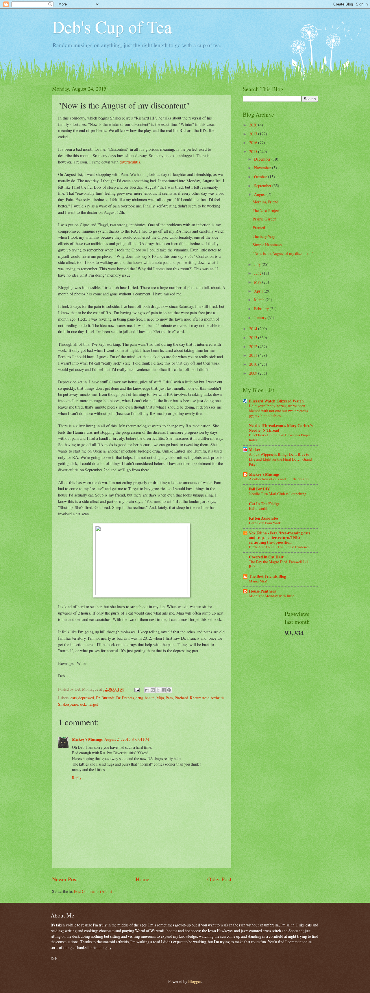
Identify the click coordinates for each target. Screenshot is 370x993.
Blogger (194, 981)
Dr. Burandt (105, 697)
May (258, 282)
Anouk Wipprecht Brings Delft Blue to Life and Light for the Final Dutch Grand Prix (280, 459)
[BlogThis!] (153, 690)
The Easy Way (264, 236)
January (260, 317)
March (259, 299)
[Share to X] (158, 690)
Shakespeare (68, 704)
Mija (160, 697)
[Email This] (147, 690)
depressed (86, 697)
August (260, 194)
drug (139, 697)
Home (142, 879)
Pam (169, 697)
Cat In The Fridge (264, 504)
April (259, 291)
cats (74, 697)
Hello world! (259, 508)
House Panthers (262, 591)
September (263, 185)
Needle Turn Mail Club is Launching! (278, 493)
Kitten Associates (263, 518)
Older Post (219, 879)
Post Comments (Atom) (93, 891)
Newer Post (65, 879)
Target (93, 704)
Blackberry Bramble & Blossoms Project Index (280, 437)
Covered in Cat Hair (266, 557)
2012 (253, 346)
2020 (253, 125)
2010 (253, 364)
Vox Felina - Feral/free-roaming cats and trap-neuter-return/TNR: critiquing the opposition (279, 537)
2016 (253, 142)
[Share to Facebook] (163, 690)
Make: (254, 450)
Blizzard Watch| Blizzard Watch (276, 401)
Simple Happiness (267, 244)
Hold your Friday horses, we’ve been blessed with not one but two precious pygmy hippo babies (278, 410)
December (262, 159)
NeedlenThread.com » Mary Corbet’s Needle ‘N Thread (280, 428)
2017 (253, 134)
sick (83, 704)
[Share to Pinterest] (169, 690)
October (261, 176)
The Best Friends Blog (267, 576)
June (258, 273)
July (258, 264)
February (262, 308)
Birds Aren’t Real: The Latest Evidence (279, 546)
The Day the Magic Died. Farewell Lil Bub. (278, 564)
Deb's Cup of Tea (112, 26)
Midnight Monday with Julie (271, 595)
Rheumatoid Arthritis (207, 697)
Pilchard (181, 697)
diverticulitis (130, 162)
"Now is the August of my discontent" (283, 253)
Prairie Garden (264, 219)
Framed (259, 227)
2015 (253, 151)
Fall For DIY (259, 489)
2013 (253, 337)
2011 (253, 355)
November (263, 167)
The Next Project (266, 210)
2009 (253, 373)
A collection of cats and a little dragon (279, 478)
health (150, 697)
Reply (77, 777)
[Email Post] (137, 689)
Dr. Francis (125, 697)
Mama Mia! (258, 581)
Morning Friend (265, 202)
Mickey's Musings (87, 739)
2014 (253, 328)
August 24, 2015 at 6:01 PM (126, 739)
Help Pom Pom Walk (265, 522)
